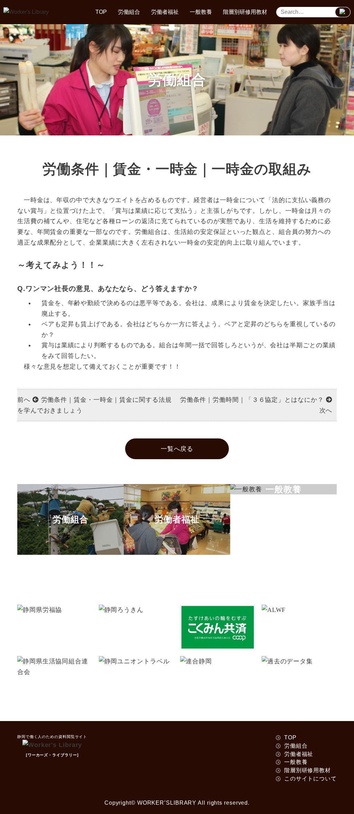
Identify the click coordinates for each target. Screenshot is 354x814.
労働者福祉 (165, 12)
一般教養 (201, 12)
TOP (101, 12)
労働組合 (129, 12)
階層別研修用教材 (245, 12)
